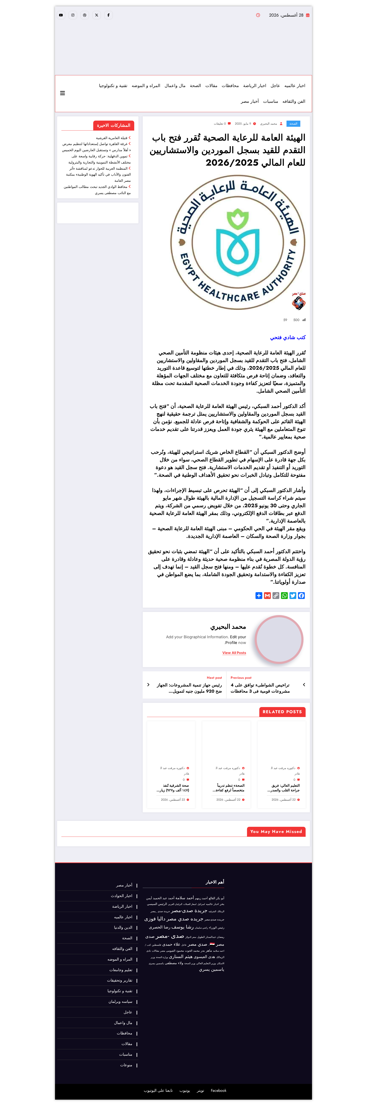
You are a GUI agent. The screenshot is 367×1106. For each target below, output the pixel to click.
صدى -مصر (170, 935)
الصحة (195, 86)
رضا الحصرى (159, 927)
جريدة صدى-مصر (189, 910)
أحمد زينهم (201, 898)
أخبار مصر (250, 101)
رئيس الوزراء (216, 928)
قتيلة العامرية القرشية (111, 137)
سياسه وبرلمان (120, 1001)
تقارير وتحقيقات (119, 980)
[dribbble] (84, 15)
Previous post (241, 678)
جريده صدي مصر (185, 918)
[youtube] (61, 15)
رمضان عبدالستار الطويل (210, 937)
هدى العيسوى (204, 956)
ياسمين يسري (211, 969)
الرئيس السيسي (157, 904)
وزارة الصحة (162, 957)
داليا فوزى (154, 918)
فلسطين (156, 945)
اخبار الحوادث (121, 896)
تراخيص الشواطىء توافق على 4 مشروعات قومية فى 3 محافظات (260, 688)
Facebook (218, 1090)
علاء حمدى (171, 944)
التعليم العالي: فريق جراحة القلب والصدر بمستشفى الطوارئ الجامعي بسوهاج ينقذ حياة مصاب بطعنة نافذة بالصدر (285, 788)
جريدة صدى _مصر (160, 911)
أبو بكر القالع (216, 898)
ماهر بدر (206, 950)
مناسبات (270, 101)
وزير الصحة (189, 963)
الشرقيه (212, 911)
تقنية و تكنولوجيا (113, 86)
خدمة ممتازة (124, 216)
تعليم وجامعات (120, 970)
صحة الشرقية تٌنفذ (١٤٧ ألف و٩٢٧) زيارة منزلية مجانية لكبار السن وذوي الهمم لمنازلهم (173, 788)
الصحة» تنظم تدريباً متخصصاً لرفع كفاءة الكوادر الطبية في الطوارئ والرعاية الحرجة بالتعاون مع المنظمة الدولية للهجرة (228, 788)
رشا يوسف (182, 926)
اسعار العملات (189, 904)
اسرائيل (201, 904)
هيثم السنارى (181, 956)
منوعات (126, 1065)
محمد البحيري (268, 123)
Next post (214, 678)
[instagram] (73, 15)
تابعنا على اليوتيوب (158, 1090)
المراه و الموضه (146, 86)
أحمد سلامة (184, 898)
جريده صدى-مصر (214, 919)
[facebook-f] (108, 15)
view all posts (234, 653)
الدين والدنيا (123, 927)
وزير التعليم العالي (206, 963)
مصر (162, 951)
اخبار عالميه (294, 86)
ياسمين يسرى (156, 963)
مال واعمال (175, 86)
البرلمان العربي (175, 904)
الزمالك (220, 911)
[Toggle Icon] (63, 93)
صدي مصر (197, 944)
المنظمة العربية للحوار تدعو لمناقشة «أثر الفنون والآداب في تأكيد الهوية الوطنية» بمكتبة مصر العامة (98, 174)
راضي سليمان (201, 927)
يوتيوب (184, 1090)
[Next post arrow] (148, 685)
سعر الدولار (190, 937)
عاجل (275, 86)
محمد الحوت (192, 951)
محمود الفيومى (175, 951)
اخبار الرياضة (254, 86)
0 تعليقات (220, 123)
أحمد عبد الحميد (163, 898)
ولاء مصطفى (174, 963)
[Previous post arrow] (304, 685)
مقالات (211, 86)
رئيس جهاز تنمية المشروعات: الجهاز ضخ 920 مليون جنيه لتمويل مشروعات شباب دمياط (189, 688)
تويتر (200, 1090)
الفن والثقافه (293, 101)
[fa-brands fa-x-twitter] (96, 15)
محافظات (230, 86)
